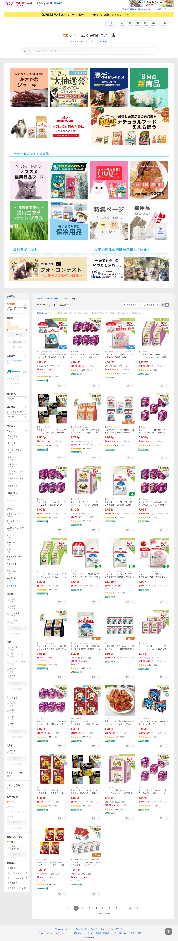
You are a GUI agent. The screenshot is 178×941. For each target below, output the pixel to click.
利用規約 (77, 933)
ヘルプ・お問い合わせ (119, 933)
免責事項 (97, 933)
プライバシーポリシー (45, 933)
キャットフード (46, 304)
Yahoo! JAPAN (129, 9)
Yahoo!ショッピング (64, 929)
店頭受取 (11, 407)
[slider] (7, 330)
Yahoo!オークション (99, 929)
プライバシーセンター (64, 933)
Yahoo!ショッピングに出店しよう (152, 9)
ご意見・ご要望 (135, 933)
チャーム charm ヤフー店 (48, 298)
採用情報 (105, 933)
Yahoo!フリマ (117, 929)
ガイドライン (87, 933)
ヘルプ (171, 9)
